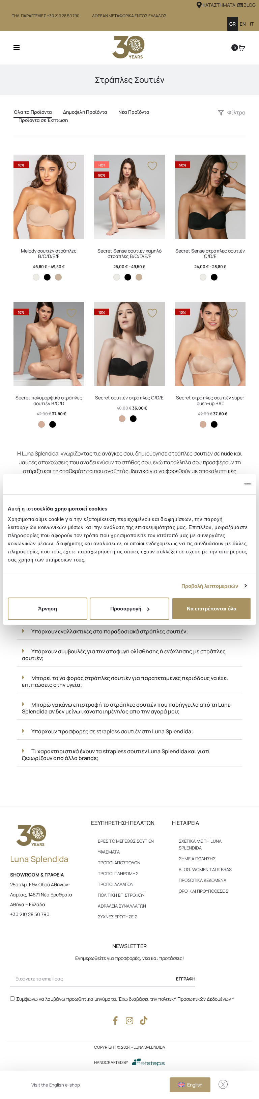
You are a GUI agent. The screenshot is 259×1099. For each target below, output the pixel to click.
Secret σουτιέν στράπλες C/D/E (129, 397)
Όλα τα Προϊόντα (32, 112)
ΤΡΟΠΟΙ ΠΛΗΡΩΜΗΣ (118, 873)
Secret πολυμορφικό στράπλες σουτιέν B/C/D (49, 400)
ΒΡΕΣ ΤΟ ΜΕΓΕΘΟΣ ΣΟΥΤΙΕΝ (126, 841)
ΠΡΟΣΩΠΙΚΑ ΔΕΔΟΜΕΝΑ (202, 880)
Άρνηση (47, 608)
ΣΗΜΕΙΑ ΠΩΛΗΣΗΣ (197, 859)
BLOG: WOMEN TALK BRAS (205, 869)
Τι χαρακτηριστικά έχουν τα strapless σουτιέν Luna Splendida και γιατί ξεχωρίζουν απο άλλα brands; (116, 755)
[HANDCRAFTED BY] (148, 1062)
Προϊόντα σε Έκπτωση (43, 120)
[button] (129, 631)
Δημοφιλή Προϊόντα (85, 112)
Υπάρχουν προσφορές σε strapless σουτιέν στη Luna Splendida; (112, 731)
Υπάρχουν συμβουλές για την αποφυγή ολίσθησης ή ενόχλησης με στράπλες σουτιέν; (124, 655)
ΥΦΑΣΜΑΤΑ (109, 852)
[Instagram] (130, 1020)
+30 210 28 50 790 (30, 914)
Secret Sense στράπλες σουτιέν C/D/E (210, 253)
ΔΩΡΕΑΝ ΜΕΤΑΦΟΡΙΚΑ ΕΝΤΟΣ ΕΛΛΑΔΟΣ (129, 16)
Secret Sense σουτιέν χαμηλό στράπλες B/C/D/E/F (129, 253)
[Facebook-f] (115, 1020)
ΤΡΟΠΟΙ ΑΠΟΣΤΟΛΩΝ (119, 863)
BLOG (249, 5)
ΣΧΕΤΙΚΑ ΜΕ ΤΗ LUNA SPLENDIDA (200, 844)
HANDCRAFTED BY (111, 1062)
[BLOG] (239, 5)
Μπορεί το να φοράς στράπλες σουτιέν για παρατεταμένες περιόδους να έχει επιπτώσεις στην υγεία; (125, 681)
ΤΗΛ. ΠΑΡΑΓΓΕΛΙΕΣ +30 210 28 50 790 (45, 16)
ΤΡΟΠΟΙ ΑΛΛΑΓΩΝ (116, 884)
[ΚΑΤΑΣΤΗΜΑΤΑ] (199, 5)
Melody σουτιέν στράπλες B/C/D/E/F (49, 253)
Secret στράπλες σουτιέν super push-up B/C (210, 400)
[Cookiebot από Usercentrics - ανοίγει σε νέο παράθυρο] (221, 484)
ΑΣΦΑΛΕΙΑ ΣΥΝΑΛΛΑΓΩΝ (122, 906)
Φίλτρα (236, 112)
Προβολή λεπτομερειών (209, 585)
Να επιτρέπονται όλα (211, 608)
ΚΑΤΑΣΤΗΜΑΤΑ (219, 5)
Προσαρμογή (125, 608)
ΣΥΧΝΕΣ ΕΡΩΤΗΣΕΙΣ (117, 917)
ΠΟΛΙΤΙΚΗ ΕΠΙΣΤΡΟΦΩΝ (121, 895)
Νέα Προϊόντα (133, 112)
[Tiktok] (144, 1020)
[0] (242, 48)
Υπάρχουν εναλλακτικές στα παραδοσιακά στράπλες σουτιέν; (109, 631)
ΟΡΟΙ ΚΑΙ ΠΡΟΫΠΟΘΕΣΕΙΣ (203, 891)
